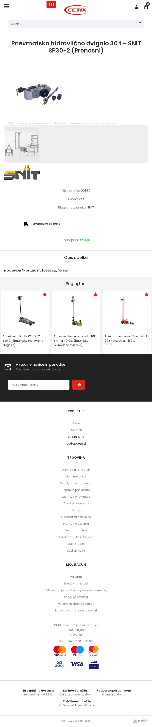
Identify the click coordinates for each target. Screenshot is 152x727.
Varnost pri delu (76, 530)
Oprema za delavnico (76, 517)
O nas (76, 423)
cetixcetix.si (76, 444)
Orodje (76, 510)
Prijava (137, 7)
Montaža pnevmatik (76, 497)
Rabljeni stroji (76, 551)
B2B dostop (76, 590)
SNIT (90, 207)
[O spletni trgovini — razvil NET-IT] (140, 721)
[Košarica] (146, 7)
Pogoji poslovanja (76, 597)
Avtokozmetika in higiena (76, 537)
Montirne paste (76, 476)
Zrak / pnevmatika (76, 503)
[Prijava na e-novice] (78, 385)
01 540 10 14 (76, 437)
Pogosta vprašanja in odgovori (76, 610)
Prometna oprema (76, 524)
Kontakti (76, 430)
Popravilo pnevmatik (76, 490)
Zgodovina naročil (76, 583)
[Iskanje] (140, 24)
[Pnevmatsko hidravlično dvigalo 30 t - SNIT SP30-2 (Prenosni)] (76, 92)
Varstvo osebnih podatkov (76, 604)
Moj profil (76, 577)
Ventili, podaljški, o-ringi (76, 483)
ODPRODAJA (76, 544)
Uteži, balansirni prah (76, 470)
